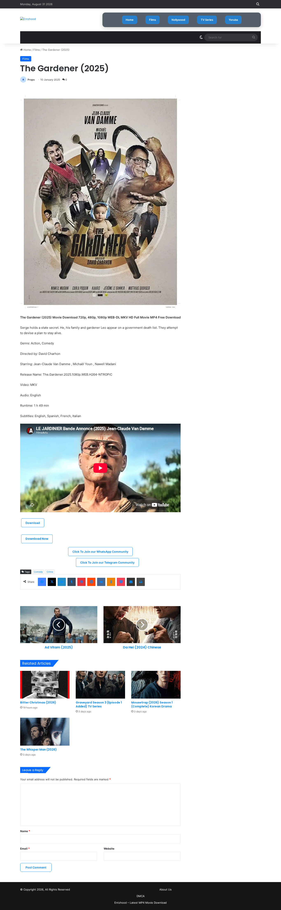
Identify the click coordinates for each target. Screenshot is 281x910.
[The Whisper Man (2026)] (45, 731)
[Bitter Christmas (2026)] (45, 685)
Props (31, 79)
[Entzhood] (28, 19)
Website (109, 848)
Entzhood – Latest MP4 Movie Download (140, 902)
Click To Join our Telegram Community (107, 562)
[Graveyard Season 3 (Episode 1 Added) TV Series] (100, 685)
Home (130, 19)
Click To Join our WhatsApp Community (100, 551)
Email (25, 848)
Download (33, 523)
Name (25, 831)
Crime (50, 571)
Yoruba (233, 19)
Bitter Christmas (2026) (38, 702)
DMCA (141, 896)
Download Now (37, 539)
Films (152, 19)
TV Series (207, 19)
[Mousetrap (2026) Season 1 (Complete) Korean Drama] (156, 685)
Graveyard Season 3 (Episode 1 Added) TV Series (99, 704)
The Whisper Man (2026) (38, 749)
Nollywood (178, 19)
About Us (165, 889)
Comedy (38, 571)
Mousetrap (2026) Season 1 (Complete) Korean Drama (152, 704)
